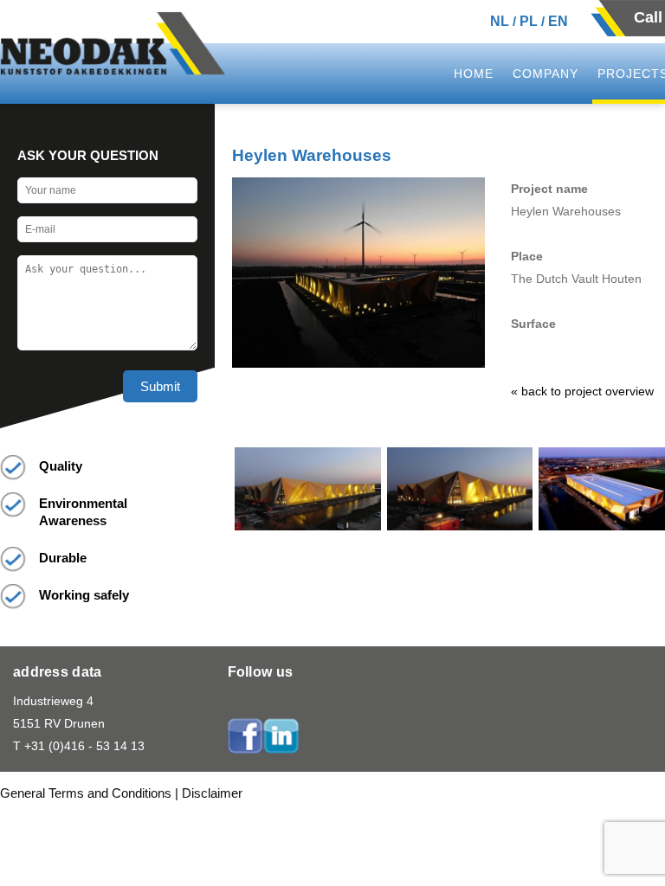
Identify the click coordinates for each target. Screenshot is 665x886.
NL (499, 21)
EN (558, 21)
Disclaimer (212, 793)
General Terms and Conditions (85, 793)
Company (545, 73)
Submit (160, 386)
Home (474, 73)
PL (529, 21)
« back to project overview (582, 391)
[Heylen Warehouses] (308, 526)
